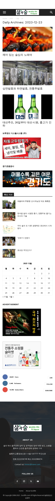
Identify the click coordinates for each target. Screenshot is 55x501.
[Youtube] (37, 481)
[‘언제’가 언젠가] (9, 241)
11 (6, 283)
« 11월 (5, 296)
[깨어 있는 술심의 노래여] (27, 39)
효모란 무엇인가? (24, 250)
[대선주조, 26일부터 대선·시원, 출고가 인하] (27, 106)
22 (35, 288)
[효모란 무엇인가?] (9, 253)
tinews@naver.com (32, 464)
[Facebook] (17, 481)
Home (5, 18)
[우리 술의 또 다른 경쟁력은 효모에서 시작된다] (9, 228)
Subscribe (48, 390)
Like (51, 378)
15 (35, 283)
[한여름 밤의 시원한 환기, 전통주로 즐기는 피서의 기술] (9, 216)
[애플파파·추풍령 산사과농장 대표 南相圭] (9, 204)
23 (42, 288)
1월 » (11, 296)
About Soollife (31, 491)
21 (27, 288)
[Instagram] (24, 481)
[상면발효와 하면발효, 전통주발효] (27, 73)
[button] (4, 12)
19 (13, 288)
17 (49, 283)
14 (27, 283)
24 (49, 288)
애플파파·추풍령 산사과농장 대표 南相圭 (33, 201)
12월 (17, 18)
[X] (31, 481)
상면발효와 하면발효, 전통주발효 (23, 88)
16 (42, 283)
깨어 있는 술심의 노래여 (17, 54)
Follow (49, 384)
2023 (11, 18)
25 (6, 293)
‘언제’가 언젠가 (23, 238)
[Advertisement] (27, 4)
